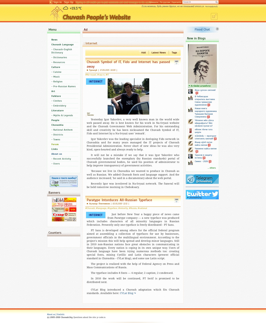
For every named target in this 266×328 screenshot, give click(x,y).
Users (56, 163)
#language (101, 208)
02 (176, 201)
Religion (57, 81)
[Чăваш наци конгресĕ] (70, 211)
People (55, 120)
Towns (56, 139)
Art (53, 91)
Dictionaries (60, 57)
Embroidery (59, 105)
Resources (59, 62)
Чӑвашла (153, 2)
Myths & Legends (63, 115)
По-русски (165, 2)
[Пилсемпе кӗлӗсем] (58, 211)
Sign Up (68, 2)
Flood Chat (202, 29)
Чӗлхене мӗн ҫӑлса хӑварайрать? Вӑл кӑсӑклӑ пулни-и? (204, 123)
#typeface (112, 208)
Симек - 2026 (201, 161)
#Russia (133, 208)
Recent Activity (62, 158)
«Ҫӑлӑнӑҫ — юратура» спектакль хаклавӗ (205, 137)
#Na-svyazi (90, 74)
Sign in (57, 2)
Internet (96, 81)
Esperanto (176, 2)
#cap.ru (101, 74)
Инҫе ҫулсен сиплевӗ (205, 90)
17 (176, 63)
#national (142, 208)
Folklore (56, 96)
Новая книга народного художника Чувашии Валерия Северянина (206, 112)
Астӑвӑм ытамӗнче (201, 85)
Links (54, 149)
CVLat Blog (126, 293)
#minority (123, 208)
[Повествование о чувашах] (58, 201)
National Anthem (63, 129)
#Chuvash (90, 208)
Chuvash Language (62, 44)
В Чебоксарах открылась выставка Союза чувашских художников (205, 100)
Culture (55, 67)
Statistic (61, 314)
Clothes (57, 100)
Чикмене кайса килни (206, 148)
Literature (57, 110)
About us (51, 314)
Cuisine (57, 72)
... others (212, 167)
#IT (107, 74)
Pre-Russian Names (64, 86)
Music (56, 76)
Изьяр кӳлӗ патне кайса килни (203, 143)
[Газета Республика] (58, 220)
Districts (58, 134)
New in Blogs (196, 38)
